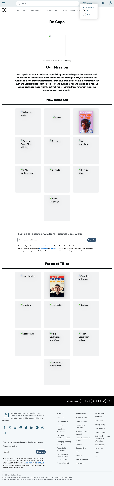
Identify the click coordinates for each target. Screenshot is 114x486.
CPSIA (97, 452)
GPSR (97, 456)
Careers (78, 444)
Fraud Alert (99, 448)
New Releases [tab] (57, 100)
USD (89, 10)
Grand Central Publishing (72, 10)
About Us (21, 10)
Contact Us (52, 10)
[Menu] (3, 3)
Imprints (60, 425)
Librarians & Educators (80, 426)
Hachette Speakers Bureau (83, 439)
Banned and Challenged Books (63, 436)
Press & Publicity (63, 463)
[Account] (103, 4)
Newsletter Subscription (61, 430)
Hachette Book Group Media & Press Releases (62, 456)
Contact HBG (81, 448)
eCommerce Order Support (83, 432)
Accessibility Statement (61, 449)
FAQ (77, 451)
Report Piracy (100, 445)
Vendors (79, 455)
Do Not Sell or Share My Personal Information (102, 438)
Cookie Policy (100, 428)
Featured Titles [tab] (57, 263)
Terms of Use (99, 420)
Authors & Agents (82, 417)
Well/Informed (36, 10)
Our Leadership (62, 421)
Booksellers (80, 463)
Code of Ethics (100, 432)
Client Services (81, 421)
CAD (89, 14)
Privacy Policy (100, 424)
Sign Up (91, 240)
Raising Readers (82, 459)
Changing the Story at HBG (64, 442)
